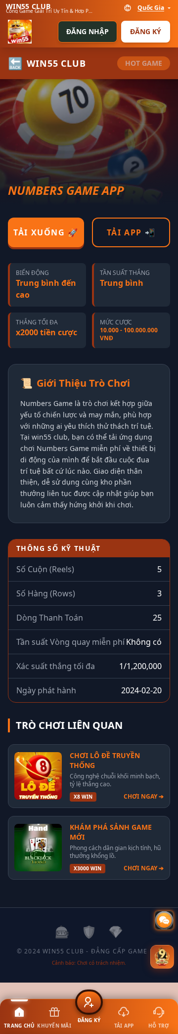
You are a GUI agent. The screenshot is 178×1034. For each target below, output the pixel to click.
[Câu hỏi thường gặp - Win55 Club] (164, 920)
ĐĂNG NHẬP (87, 31)
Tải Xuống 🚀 (46, 232)
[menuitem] (19, 1016)
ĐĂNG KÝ (145, 31)
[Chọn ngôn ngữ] (128, 8)
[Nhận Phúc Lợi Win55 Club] (162, 957)
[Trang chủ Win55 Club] (20, 32)
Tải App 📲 (131, 232)
